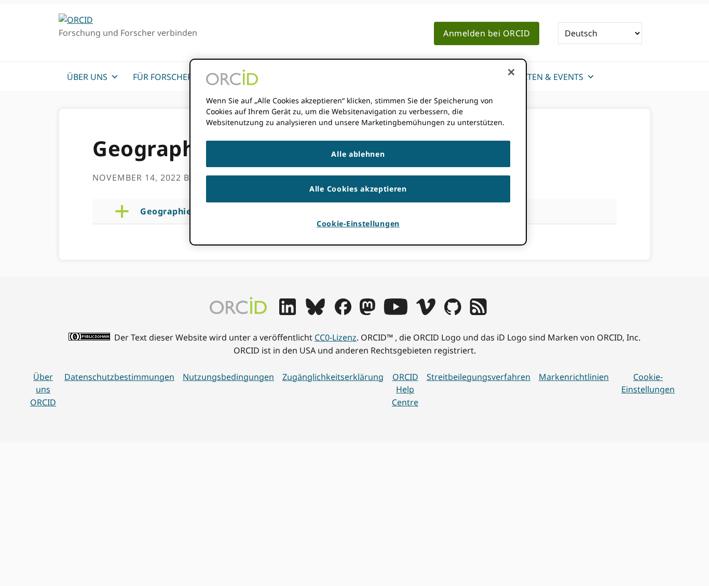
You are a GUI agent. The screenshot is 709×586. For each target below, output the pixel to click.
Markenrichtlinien (574, 377)
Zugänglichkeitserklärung (333, 377)
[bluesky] (315, 312)
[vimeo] (425, 312)
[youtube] (395, 312)
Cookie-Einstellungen (648, 383)
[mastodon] (367, 312)
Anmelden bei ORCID (486, 33)
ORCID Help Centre (405, 389)
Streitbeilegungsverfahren (478, 377)
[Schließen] (511, 72)
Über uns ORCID (43, 389)
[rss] (478, 312)
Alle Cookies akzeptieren (358, 189)
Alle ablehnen (358, 154)
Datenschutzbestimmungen (119, 377)
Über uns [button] (87, 77)
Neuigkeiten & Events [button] (536, 77)
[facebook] (343, 312)
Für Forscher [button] (163, 77)
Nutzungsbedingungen (228, 377)
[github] (452, 312)
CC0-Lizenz (336, 337)
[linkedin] (287, 312)
